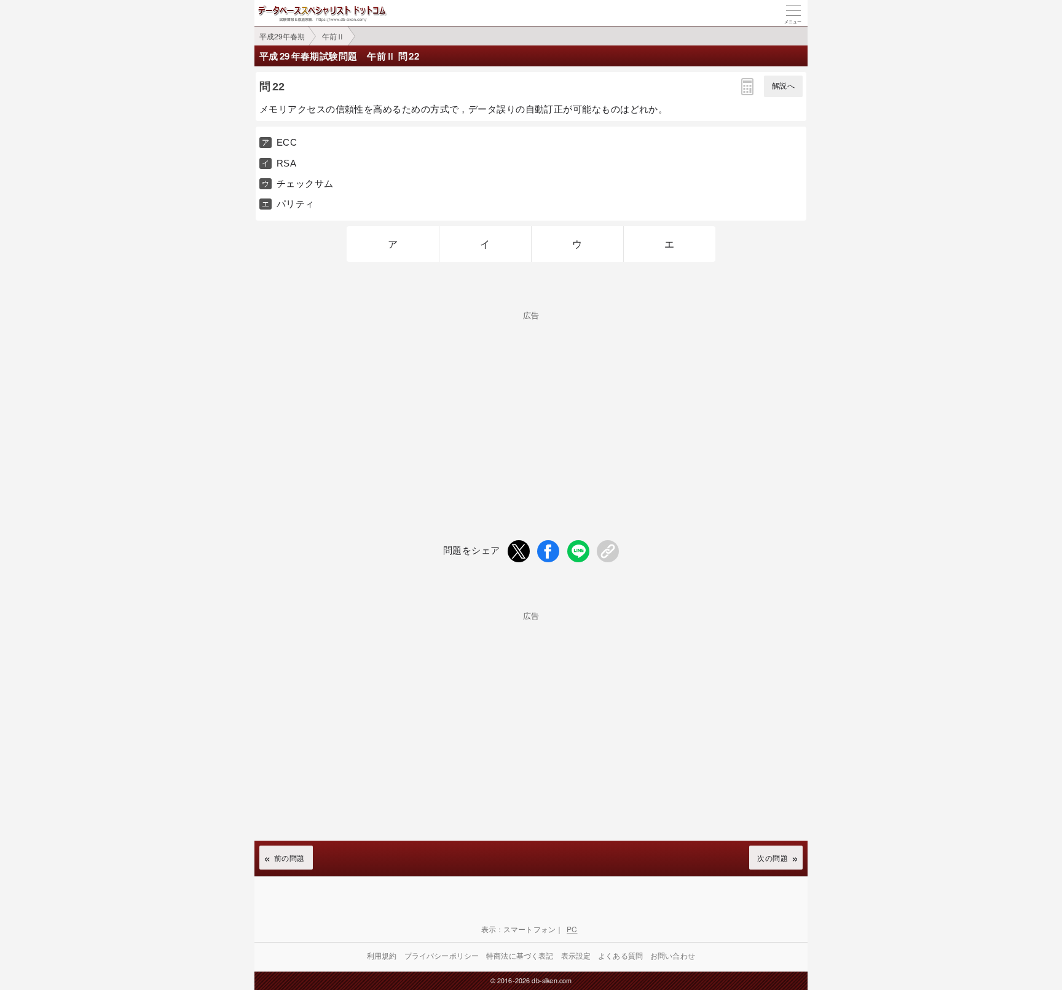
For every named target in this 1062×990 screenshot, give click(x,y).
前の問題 (289, 857)
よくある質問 (620, 955)
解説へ (783, 86)
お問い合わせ (672, 955)
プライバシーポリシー (441, 955)
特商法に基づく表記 (519, 955)
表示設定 (576, 955)
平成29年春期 (282, 36)
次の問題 (772, 857)
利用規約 (382, 955)
